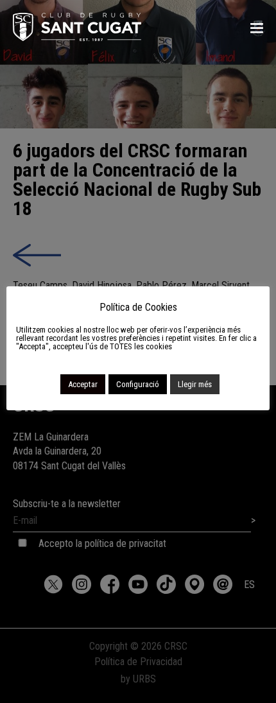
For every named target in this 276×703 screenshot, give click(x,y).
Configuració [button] (137, 384)
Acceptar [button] (83, 384)
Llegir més (195, 384)
